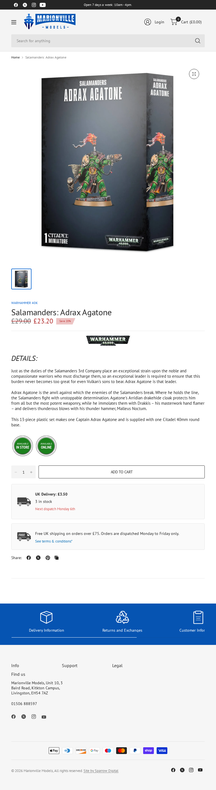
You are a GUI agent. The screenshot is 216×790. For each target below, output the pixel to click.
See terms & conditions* (54, 541)
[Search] (198, 40)
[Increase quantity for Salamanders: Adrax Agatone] (31, 472)
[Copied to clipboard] (56, 557)
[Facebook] (15, 4)
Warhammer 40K (24, 303)
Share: (16, 558)
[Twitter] (24, 4)
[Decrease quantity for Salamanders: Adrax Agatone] (16, 472)
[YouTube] (42, 4)
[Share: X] (38, 557)
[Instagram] (33, 4)
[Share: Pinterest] (47, 557)
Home (15, 57)
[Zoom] (194, 74)
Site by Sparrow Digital (101, 770)
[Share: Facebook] (28, 557)
